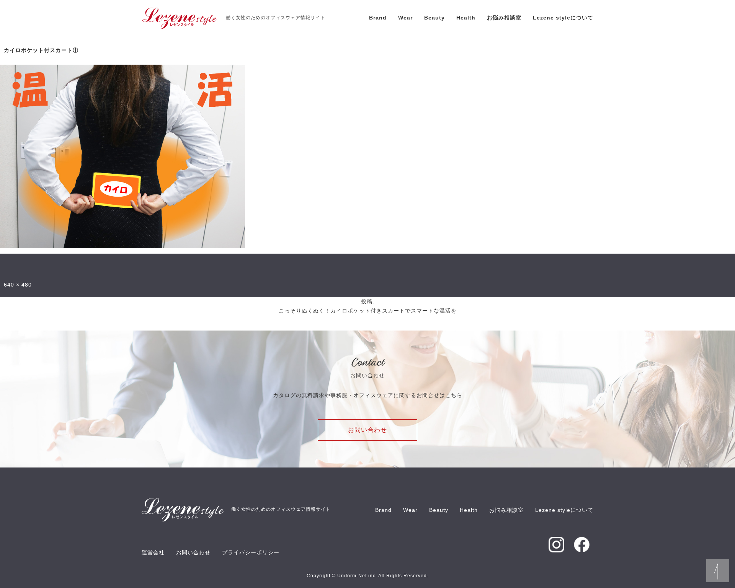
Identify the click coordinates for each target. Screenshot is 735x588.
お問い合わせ (367, 430)
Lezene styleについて (563, 18)
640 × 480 (18, 285)
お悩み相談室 (504, 18)
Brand (378, 18)
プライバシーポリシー (250, 552)
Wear (405, 18)
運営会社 (153, 552)
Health (465, 18)
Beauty (434, 18)
